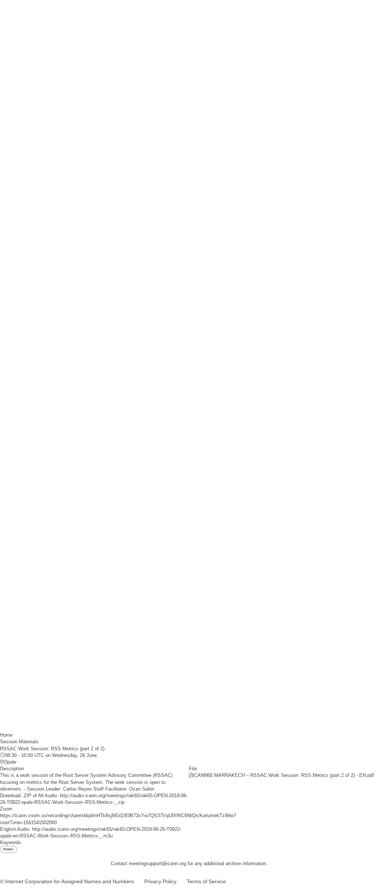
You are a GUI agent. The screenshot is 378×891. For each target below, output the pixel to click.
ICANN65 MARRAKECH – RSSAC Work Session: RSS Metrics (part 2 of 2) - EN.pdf (283, 775)
